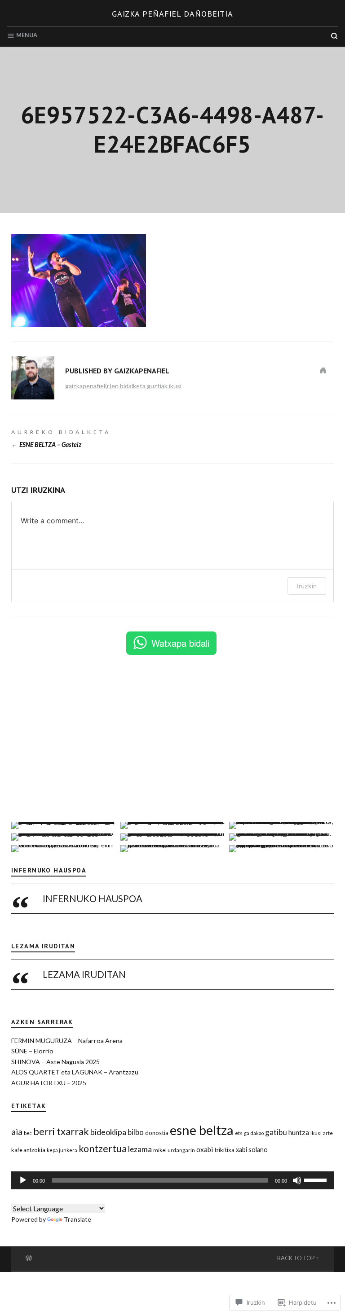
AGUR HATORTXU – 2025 (48, 1083)
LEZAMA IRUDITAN (43, 946)
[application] (172, 1180)
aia (16, 1132)
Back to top (295, 1258)
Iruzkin (307, 586)
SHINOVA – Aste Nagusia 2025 (55, 1061)
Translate (77, 1219)
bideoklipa (108, 1132)
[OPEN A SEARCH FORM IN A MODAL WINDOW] (334, 35)
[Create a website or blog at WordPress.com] (29, 1257)
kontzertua (103, 1148)
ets (239, 1133)
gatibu (276, 1132)
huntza (298, 1132)
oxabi (204, 1149)
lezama (140, 1149)
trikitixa (224, 1149)
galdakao (254, 1133)
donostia (156, 1132)
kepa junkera (62, 1150)
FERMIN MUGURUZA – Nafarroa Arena (67, 1040)
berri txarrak (61, 1131)
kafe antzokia (28, 1149)
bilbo (136, 1132)
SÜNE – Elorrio (32, 1051)
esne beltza (202, 1130)
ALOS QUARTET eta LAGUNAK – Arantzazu (74, 1072)
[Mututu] (296, 1180)
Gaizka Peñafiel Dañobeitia (172, 14)
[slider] (316, 1179)
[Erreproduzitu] (22, 1180)
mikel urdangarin (174, 1150)
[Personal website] (323, 370)
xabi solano (252, 1149)
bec (28, 1133)
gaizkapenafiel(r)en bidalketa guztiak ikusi (123, 386)
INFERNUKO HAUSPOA (48, 870)
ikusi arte (321, 1133)
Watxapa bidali (180, 642)
